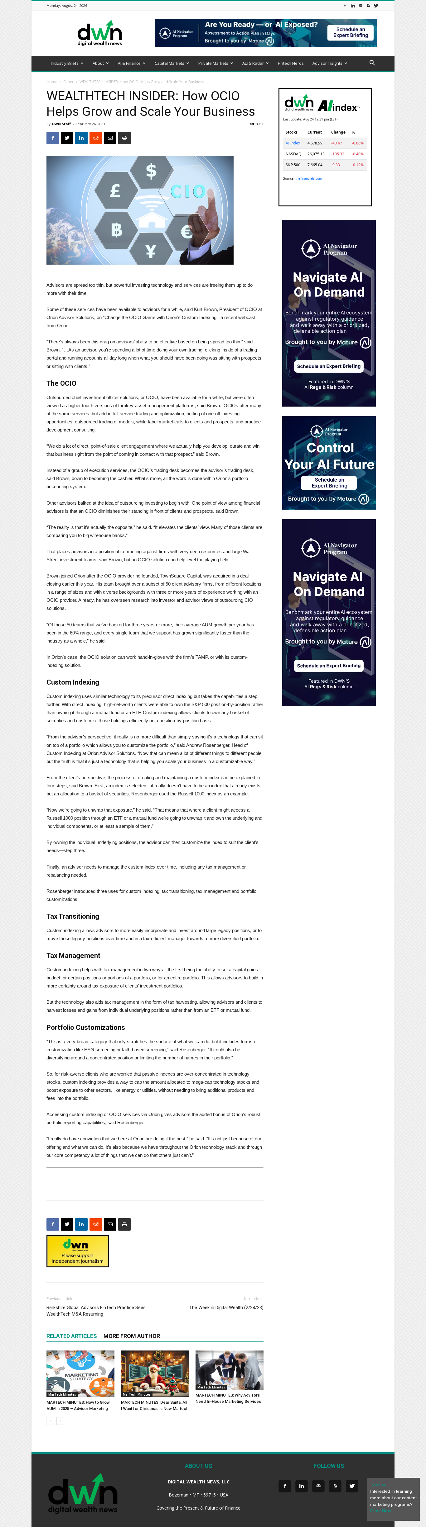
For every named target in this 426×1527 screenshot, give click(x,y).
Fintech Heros (291, 63)
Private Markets (213, 63)
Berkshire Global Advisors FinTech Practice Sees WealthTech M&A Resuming (96, 1311)
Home (51, 81)
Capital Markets (169, 63)
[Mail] (360, 5)
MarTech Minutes (62, 1394)
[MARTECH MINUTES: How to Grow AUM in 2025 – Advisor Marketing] (80, 1373)
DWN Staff (61, 123)
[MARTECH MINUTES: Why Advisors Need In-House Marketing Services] (230, 1370)
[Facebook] (344, 5)
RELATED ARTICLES (71, 1336)
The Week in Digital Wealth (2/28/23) (226, 1307)
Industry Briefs (65, 63)
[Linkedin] (352, 5)
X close (379, 1484)
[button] (372, 64)
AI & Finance (129, 63)
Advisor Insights (327, 63)
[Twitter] (376, 5)
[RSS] (368, 5)
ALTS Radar (253, 63)
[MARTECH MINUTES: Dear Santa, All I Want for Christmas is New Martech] (155, 1373)
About (98, 63)
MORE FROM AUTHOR (132, 1336)
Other (68, 81)
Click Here (381, 1510)
